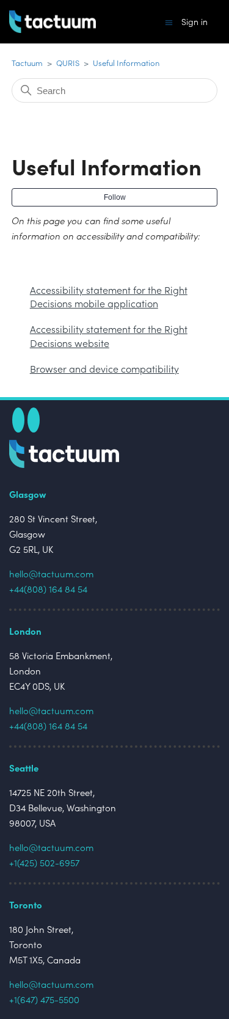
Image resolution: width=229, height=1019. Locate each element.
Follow (115, 197)
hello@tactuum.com (51, 573)
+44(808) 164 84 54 (48, 588)
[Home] (52, 21)
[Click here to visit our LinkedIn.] (33, 420)
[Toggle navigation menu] (169, 22)
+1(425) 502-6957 (44, 862)
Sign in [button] (194, 21)
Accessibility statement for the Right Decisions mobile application (108, 296)
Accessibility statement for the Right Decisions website (108, 335)
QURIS (68, 62)
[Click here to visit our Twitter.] (18, 420)
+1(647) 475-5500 (44, 999)
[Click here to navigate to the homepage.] (64, 461)
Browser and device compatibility (104, 368)
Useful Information (126, 62)
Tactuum (27, 62)
